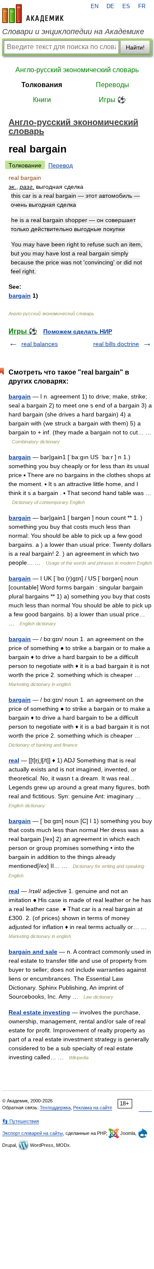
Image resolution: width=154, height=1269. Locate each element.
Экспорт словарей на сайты (32, 1133)
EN (94, 6)
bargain (20, 295)
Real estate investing (39, 1012)
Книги (42, 99)
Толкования (41, 84)
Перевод (60, 165)
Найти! (135, 47)
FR (141, 6)
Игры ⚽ (112, 99)
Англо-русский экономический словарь (77, 69)
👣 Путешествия (20, 1121)
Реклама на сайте (92, 1107)
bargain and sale (33, 951)
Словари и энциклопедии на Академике (73, 31)
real (14, 760)
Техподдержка (55, 1107)
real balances (39, 343)
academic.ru (33, 13)
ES (126, 6)
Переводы (112, 84)
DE (110, 6)
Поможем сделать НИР (77, 331)
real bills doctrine (116, 343)
